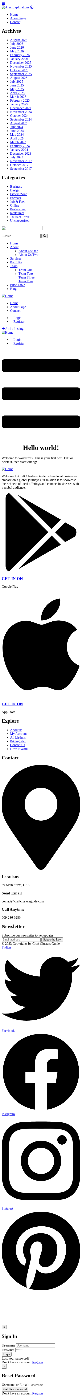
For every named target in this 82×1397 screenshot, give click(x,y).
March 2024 (18, 142)
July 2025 (16, 81)
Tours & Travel (20, 217)
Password (8, 1350)
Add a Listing (14, 328)
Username (8, 1345)
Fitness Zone (18, 194)
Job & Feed (17, 201)
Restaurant (17, 213)
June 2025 (17, 85)
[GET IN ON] (41, 570)
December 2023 (20, 153)
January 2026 (19, 59)
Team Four (26, 281)
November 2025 (21, 66)
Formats (15, 198)
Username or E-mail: (15, 1384)
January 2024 (19, 149)
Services (15, 258)
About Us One (28, 251)
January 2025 (19, 104)
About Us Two (28, 254)
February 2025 (20, 100)
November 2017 (21, 161)
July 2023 (16, 157)
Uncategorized (19, 220)
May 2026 (17, 51)
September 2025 (21, 74)
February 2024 (20, 146)
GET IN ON (12, 578)
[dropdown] (41, 437)
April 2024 (17, 138)
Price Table (17, 285)
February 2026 (20, 55)
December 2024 (20, 108)
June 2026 (17, 47)
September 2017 (21, 168)
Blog (13, 289)
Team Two (26, 273)
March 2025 (18, 96)
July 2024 (16, 127)
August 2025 (18, 78)
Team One (25, 270)
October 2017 (19, 165)
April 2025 (17, 93)
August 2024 (18, 123)
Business (16, 186)
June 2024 (17, 131)
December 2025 (20, 62)
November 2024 (21, 112)
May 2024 (17, 134)
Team (13, 266)
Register (37, 1362)
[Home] (7, 296)
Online (14, 205)
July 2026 (16, 43)
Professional (18, 209)
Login (17, 318)
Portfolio (16, 262)
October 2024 (19, 115)
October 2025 (19, 70)
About (14, 247)
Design (15, 190)
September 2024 (21, 119)
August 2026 (18, 40)
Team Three (26, 277)
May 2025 (17, 89)
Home (14, 243)
